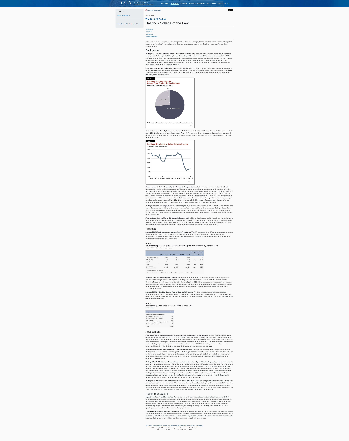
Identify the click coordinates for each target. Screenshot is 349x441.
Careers (213, 3)
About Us (220, 3)
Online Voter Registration (177, 425)
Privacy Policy (190, 425)
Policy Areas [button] (164, 3)
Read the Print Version (154, 10)
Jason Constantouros (123, 15)
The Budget (183, 3)
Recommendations (151, 36)
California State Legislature (161, 425)
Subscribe (149, 425)
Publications (174, 3)
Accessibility (199, 425)
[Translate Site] (225, 3)
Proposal (149, 31)
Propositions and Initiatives (197, 3)
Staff (207, 3)
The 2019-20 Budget (156, 19)
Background (149, 29)
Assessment (149, 34)
